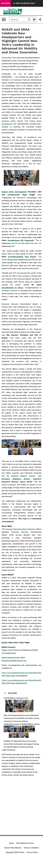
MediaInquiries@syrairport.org (14, 661)
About (11, 843)
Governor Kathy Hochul (12, 121)
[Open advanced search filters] (34, 19)
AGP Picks (5, 3)
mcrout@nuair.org (9, 653)
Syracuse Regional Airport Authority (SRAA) (23, 529)
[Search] (29, 19)
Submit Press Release (13, 848)
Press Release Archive (25, 843)
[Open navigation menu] (4, 19)
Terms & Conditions (31, 848)
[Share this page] (39, 19)
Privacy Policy (32, 852)
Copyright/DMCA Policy (14, 852)
